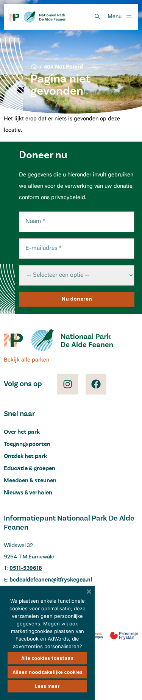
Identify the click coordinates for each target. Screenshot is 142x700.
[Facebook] (96, 384)
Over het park (22, 432)
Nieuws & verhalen (28, 493)
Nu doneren (77, 299)
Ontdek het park (25, 457)
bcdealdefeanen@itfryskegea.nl (50, 580)
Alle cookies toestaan (47, 658)
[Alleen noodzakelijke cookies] (89, 591)
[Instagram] (67, 384)
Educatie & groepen (29, 469)
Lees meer (47, 686)
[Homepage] (37, 17)
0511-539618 (25, 568)
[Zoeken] (97, 16)
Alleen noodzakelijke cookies (47, 672)
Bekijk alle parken (26, 360)
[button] (120, 17)
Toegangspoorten (27, 444)
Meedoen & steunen (30, 481)
